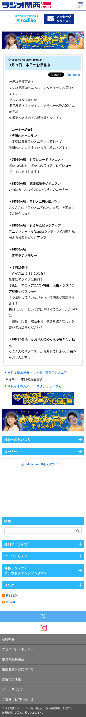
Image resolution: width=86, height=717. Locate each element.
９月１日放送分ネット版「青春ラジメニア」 (39, 372)
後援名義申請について (17, 669)
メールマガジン (13, 689)
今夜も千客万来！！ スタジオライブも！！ (38, 386)
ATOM (10, 602)
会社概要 (8, 639)
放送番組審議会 (13, 659)
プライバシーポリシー (17, 649)
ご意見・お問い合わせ (17, 699)
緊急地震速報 (11, 679)
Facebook (73, 74)
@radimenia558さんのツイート (43, 464)
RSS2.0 (11, 595)
